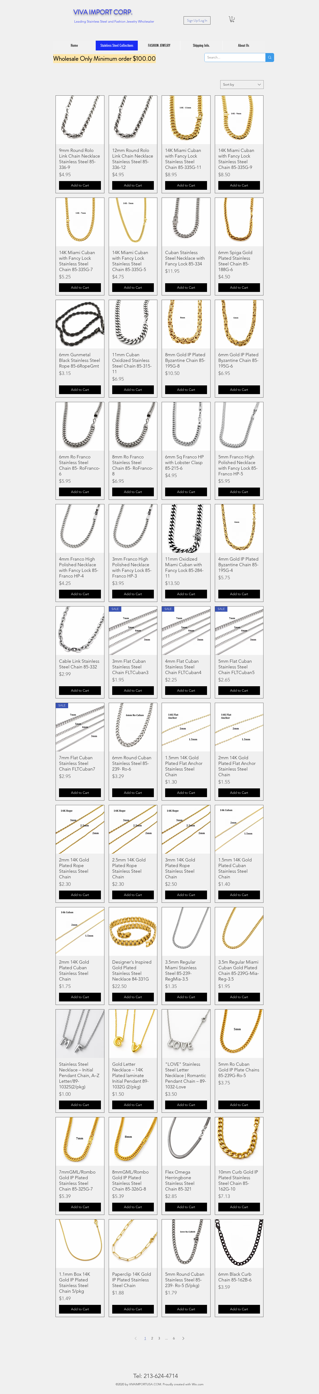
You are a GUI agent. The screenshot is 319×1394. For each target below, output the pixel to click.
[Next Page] (183, 1338)
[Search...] (269, 57)
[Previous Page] (135, 1338)
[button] (232, 19)
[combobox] (242, 84)
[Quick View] (80, 120)
